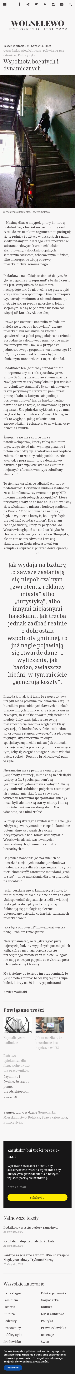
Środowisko (12, 1342)
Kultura (46, 1307)
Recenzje (47, 1335)
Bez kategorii (13, 1293)
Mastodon (26, 4)
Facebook (18, 4)
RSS (43, 4)
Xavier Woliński (14, 46)
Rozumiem (13, 1367)
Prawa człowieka (54, 1117)
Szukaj (69, 4)
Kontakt (60, 4)
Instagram (52, 4)
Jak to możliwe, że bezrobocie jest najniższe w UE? (49, 1043)
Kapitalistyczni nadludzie (14, 1040)
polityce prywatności (35, 1361)
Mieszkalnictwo (31, 50)
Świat (45, 1342)
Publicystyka (26, 55)
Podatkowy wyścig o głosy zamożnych (31, 1227)
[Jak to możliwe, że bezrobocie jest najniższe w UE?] (50, 1025)
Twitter (35, 4)
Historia (9, 1307)
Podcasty (10, 1321)
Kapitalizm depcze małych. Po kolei (29, 1241)
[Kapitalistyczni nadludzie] (17, 1025)
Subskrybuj (37, 1197)
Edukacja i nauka (53, 1293)
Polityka (48, 50)
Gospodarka (11, 50)
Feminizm (10, 1300)
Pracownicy (12, 1328)
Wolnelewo (37, 23)
